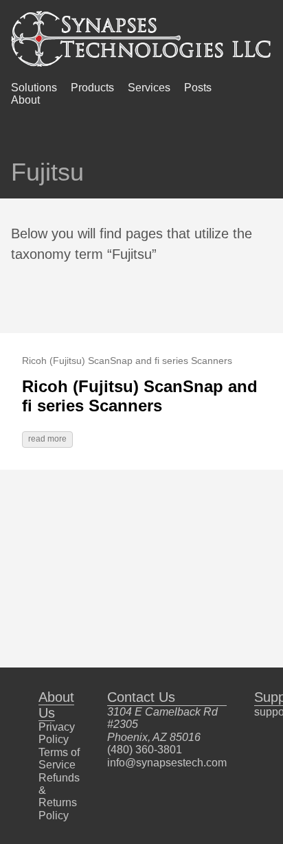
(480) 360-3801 (144, 749)
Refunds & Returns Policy (59, 796)
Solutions (34, 87)
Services (149, 87)
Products (92, 87)
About (25, 100)
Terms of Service (59, 758)
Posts (198, 87)
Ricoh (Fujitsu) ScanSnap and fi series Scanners (140, 396)
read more (47, 439)
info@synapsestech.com (167, 762)
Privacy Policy (56, 733)
